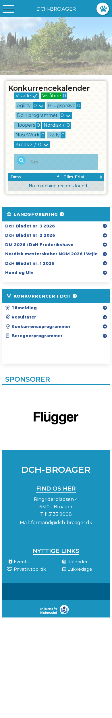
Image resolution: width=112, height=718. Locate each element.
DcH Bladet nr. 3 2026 (30, 226)
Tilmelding (23, 307)
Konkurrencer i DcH (42, 296)
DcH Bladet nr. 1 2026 (29, 263)
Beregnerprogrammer (36, 335)
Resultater (23, 317)
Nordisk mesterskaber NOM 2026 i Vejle (51, 253)
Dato (16, 177)
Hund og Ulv (19, 272)
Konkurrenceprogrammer (40, 326)
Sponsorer (27, 379)
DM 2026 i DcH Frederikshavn (39, 244)
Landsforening (35, 214)
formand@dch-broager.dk (61, 522)
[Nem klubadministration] (56, 613)
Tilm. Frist (73, 177)
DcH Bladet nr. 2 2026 (30, 235)
